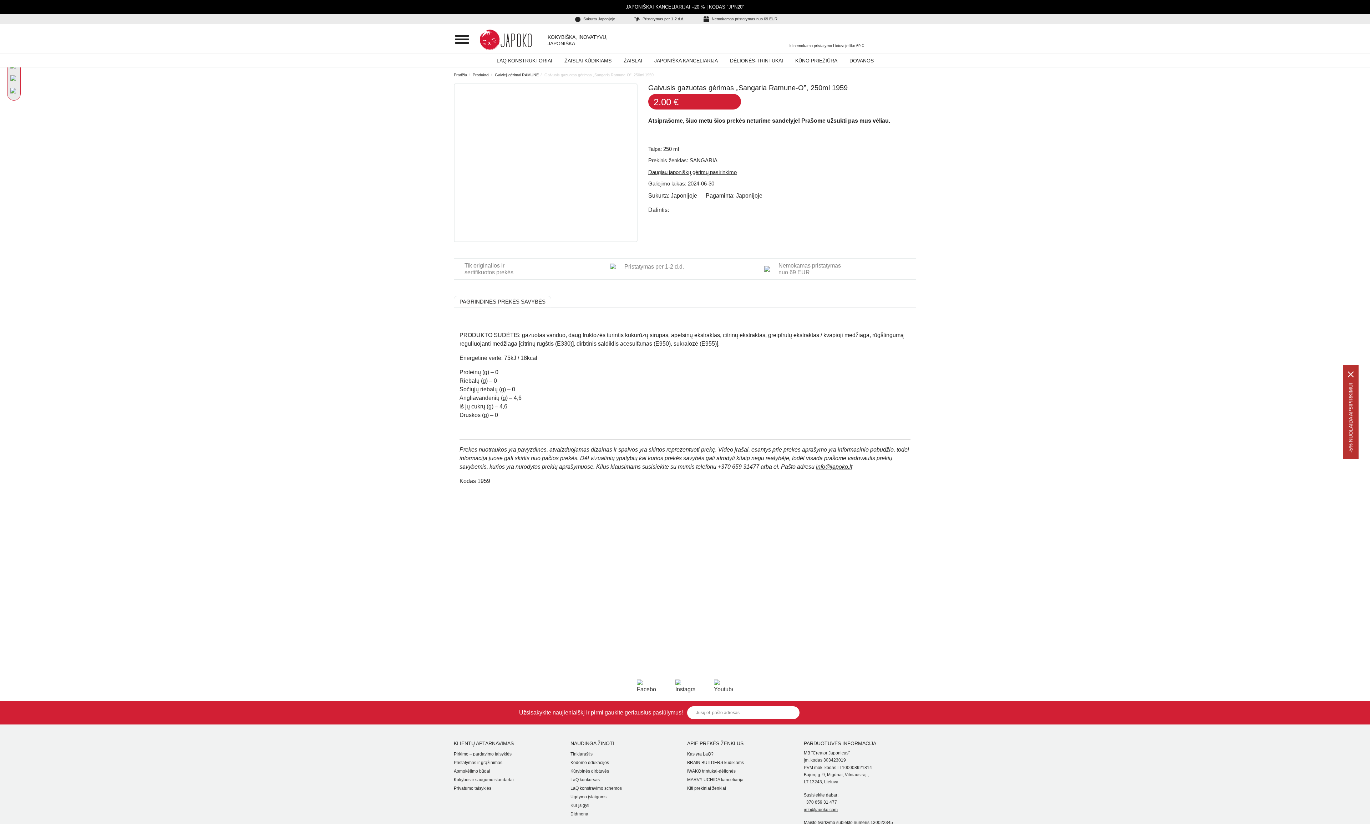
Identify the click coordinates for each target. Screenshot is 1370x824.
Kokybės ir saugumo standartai (484, 779)
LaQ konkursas (585, 779)
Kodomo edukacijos (589, 762)
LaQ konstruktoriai (524, 60)
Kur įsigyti (579, 805)
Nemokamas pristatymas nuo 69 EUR (744, 19)
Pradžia (460, 75)
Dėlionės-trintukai (756, 60)
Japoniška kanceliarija (686, 60)
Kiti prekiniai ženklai (706, 788)
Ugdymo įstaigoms (588, 796)
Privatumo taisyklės (472, 788)
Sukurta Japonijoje (598, 19)
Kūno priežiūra (816, 60)
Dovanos (861, 60)
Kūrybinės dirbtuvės (589, 771)
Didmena (579, 814)
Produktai (481, 75)
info (834, 467)
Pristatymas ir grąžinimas (478, 762)
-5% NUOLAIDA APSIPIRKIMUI (1351, 418)
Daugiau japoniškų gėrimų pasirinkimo (692, 172)
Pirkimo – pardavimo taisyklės (483, 754)
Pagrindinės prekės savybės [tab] (503, 302)
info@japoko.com (821, 809)
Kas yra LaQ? (700, 754)
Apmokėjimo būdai (472, 771)
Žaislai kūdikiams (588, 60)
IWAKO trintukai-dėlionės (711, 771)
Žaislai (633, 60)
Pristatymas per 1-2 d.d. (662, 19)
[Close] (1351, 374)
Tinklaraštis (581, 754)
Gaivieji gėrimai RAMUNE (517, 75)
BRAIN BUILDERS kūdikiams (715, 762)
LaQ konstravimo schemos (596, 788)
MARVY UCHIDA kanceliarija (715, 779)
